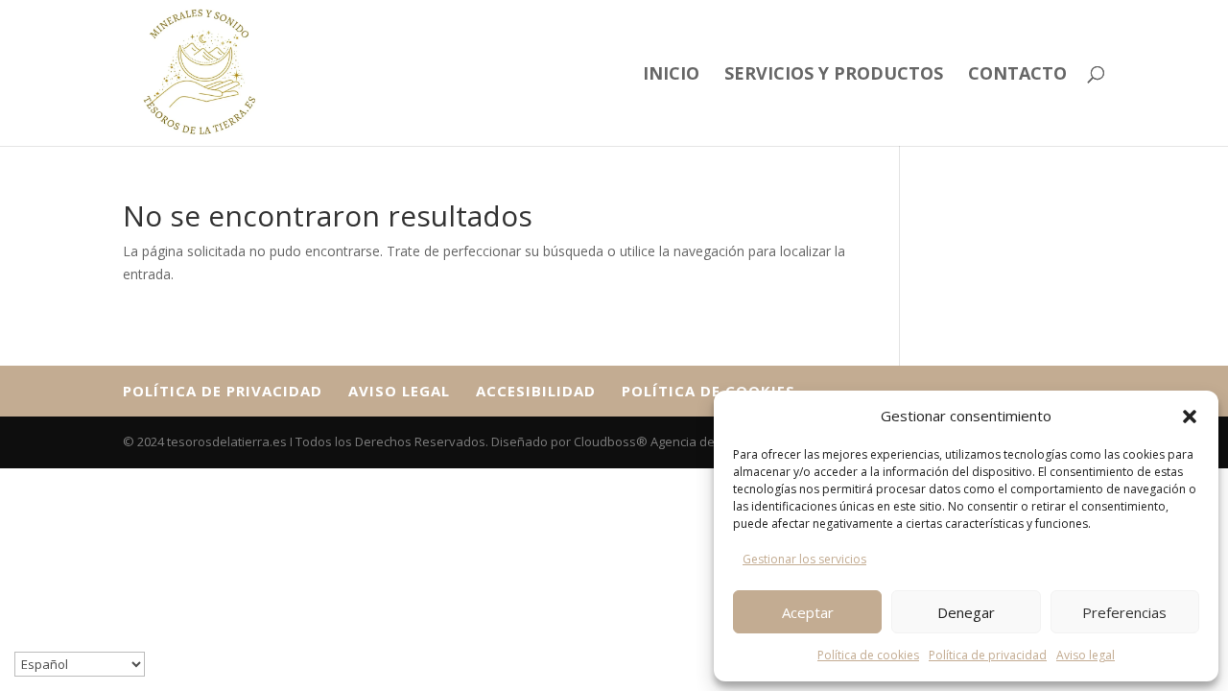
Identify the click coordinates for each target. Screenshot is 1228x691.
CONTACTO (1017, 75)
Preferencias (1124, 612)
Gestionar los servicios (804, 559)
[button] (1189, 416)
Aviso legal (1085, 655)
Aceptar (808, 612)
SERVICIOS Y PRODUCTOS (833, 75)
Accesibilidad (536, 390)
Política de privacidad (988, 655)
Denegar (966, 612)
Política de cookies (868, 655)
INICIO (671, 75)
